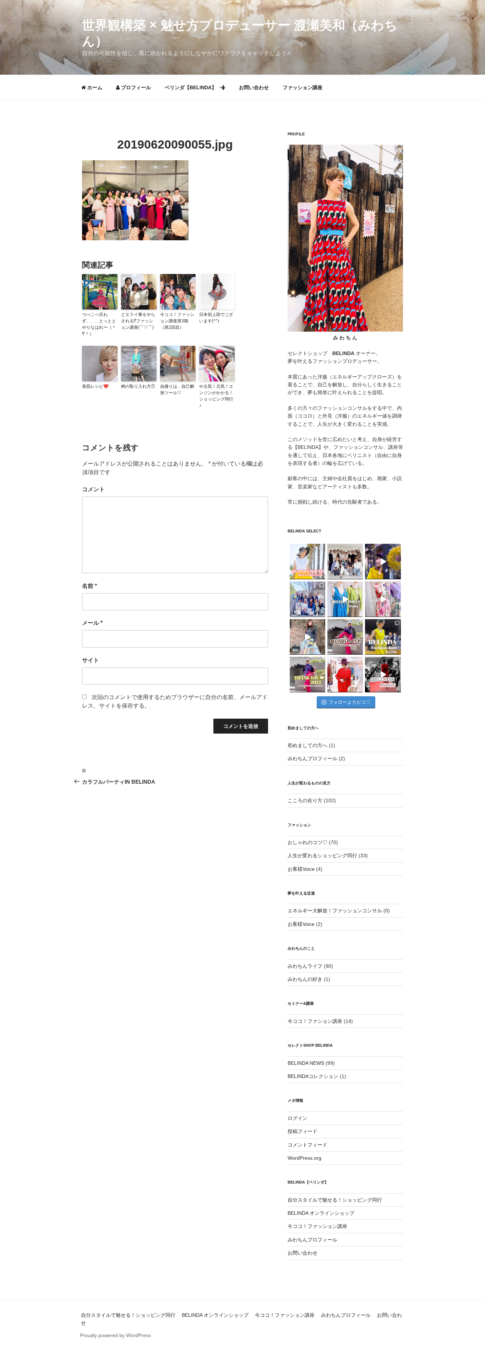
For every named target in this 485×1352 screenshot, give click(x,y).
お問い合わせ (254, 87)
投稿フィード (302, 1131)
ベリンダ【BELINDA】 (191, 87)
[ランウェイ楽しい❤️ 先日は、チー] (382, 674)
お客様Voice (301, 869)
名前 (89, 586)
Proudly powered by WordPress (115, 1335)
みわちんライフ (305, 966)
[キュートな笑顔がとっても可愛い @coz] (307, 637)
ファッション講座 (302, 87)
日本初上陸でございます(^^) (216, 317)
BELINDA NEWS (306, 1063)
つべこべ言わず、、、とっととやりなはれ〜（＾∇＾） (99, 324)
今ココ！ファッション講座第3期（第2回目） (177, 321)
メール (92, 623)
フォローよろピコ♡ (349, 702)
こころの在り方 (305, 800)
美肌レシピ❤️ (95, 386)
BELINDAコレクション (313, 1076)
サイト (90, 660)
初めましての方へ (307, 745)
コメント (93, 489)
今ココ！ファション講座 (315, 1021)
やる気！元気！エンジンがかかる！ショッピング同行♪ (216, 396)
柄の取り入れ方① (138, 386)
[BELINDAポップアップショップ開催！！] (307, 561)
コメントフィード (307, 1145)
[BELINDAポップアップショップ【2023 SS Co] (345, 637)
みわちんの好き (305, 979)
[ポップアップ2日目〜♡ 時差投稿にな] (345, 599)
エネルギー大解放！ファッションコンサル (335, 910)
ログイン (297, 1118)
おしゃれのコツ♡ (307, 842)
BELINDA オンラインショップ (321, 1213)
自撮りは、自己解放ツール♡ (177, 389)
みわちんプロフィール (312, 758)
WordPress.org (304, 1158)
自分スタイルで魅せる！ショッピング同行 (335, 1200)
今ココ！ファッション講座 (317, 1226)
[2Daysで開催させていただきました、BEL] (382, 599)
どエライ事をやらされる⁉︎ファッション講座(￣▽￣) (138, 321)
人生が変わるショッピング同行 (322, 855)
